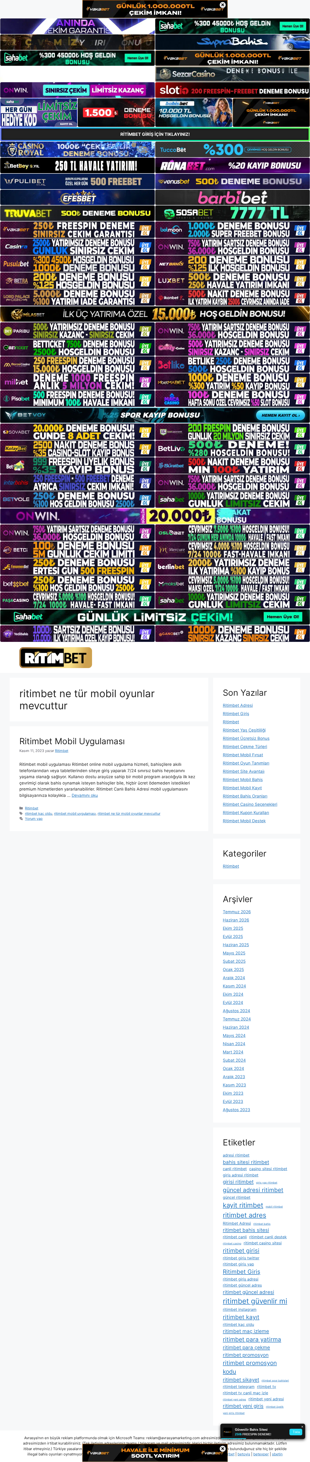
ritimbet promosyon (246, 1355)
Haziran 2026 (236, 920)
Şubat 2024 (234, 1060)
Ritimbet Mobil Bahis (243, 779)
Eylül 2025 (233, 936)
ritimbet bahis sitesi (246, 1230)
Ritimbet (31, 808)
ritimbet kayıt (241, 1317)
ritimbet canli (235, 1236)
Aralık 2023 (234, 1076)
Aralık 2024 (234, 977)
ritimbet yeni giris (243, 1406)
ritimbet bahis (262, 1223)
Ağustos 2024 (236, 1010)
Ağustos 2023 (236, 1109)
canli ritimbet (235, 1168)
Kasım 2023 (234, 1085)
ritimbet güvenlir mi (255, 1301)
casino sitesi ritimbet (268, 1168)
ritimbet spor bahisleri (275, 1380)
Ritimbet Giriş (236, 713)
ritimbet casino (232, 1243)
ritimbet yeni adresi (266, 1399)
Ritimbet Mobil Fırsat (243, 754)
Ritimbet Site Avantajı (243, 771)
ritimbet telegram (239, 1386)
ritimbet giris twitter (241, 1258)
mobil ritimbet (274, 1206)
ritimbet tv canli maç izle (245, 1392)
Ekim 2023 (233, 1093)
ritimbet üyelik (275, 1406)
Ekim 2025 (233, 928)
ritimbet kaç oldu (38, 813)
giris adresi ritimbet (240, 1175)
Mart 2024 (233, 1052)
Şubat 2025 (234, 961)
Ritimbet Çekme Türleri (245, 746)
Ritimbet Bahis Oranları (245, 796)
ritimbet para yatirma (252, 1339)
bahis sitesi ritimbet (246, 1162)
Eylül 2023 (233, 1101)
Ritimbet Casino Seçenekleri (250, 804)
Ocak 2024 (233, 1068)
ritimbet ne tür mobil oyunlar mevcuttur (129, 813)
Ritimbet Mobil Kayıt (242, 787)
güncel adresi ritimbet (253, 1189)
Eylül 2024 (233, 1002)
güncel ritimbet (236, 1197)
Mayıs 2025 (234, 953)
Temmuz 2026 (237, 911)
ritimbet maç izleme (246, 1331)
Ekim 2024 (233, 994)
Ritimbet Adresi (238, 705)
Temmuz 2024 (237, 1019)
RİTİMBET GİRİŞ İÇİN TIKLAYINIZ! (155, 134)
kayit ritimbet (243, 1205)
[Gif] (155, 314)
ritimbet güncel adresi (248, 1292)
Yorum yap (34, 819)
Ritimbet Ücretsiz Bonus (246, 738)
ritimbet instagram (239, 1309)
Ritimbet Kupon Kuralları (246, 812)
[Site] (77, 229)
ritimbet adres (244, 1215)
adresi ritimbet (236, 1155)
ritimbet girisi (241, 1250)
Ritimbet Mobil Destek (244, 820)
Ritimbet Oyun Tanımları (246, 763)
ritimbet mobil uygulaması (75, 813)
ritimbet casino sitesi (263, 1243)
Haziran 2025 (236, 944)
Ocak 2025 (233, 969)
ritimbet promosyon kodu (250, 1367)
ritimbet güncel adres (242, 1285)
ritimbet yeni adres (234, 1399)
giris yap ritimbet (266, 1182)
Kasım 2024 (234, 986)
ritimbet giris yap (238, 1264)
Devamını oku (85, 795)
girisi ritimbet (238, 1182)
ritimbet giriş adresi (240, 1279)
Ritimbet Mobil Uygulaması (72, 741)
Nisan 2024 (234, 1043)
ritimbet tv (266, 1386)
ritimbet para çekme (246, 1347)
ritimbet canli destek (268, 1236)
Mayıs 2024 (234, 1035)
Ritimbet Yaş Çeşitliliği (244, 730)
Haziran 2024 (236, 1027)
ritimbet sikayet (241, 1380)
